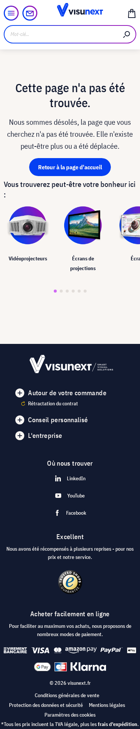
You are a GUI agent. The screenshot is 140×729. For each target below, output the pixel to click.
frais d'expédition (117, 724)
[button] (55, 291)
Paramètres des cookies (70, 714)
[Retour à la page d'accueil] (70, 13)
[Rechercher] (127, 34)
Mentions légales (107, 705)
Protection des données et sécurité (46, 705)
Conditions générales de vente (67, 695)
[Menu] (11, 13)
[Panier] (131, 13)
